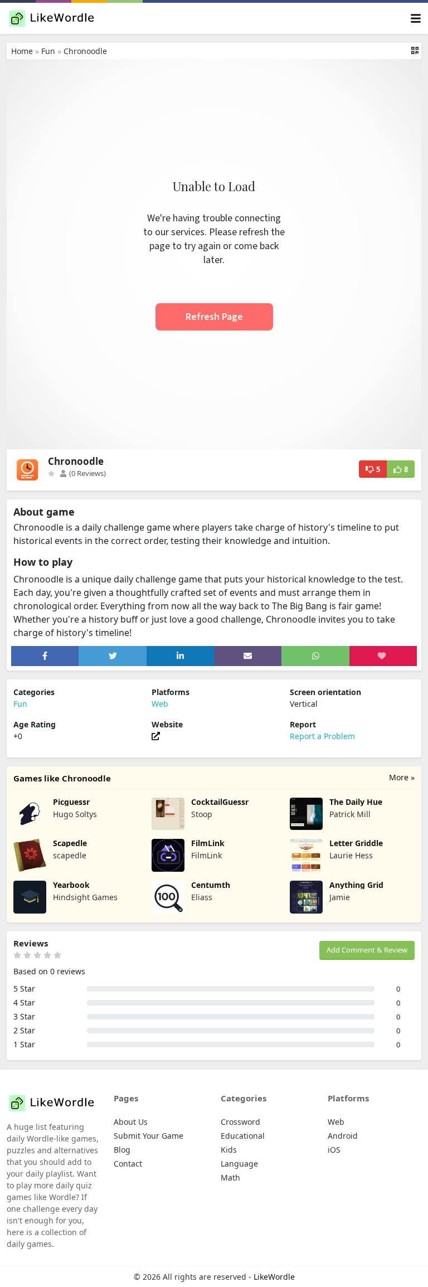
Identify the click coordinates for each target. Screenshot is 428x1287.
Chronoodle (85, 51)
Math (230, 1177)
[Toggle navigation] (415, 19)
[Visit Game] (156, 736)
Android (343, 1135)
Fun (48, 51)
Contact (128, 1163)
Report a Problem (322, 736)
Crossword (240, 1121)
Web (160, 703)
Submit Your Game (148, 1135)
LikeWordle (274, 1276)
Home (22, 51)
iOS (334, 1149)
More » (402, 777)
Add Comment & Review (367, 950)
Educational (243, 1135)
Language (239, 1163)
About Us (131, 1121)
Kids (229, 1149)
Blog (122, 1149)
